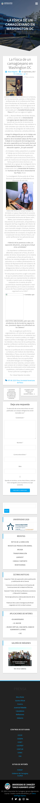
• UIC (20, 633)
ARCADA (20, 550)
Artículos (19, 74)
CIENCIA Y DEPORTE (20, 561)
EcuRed (20, 776)
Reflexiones (20, 714)
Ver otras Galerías (20, 669)
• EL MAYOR (17, 623)
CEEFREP (20, 746)
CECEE (20, 735)
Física (18, 380)
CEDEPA (20, 739)
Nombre (20, 443)
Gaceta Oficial (20, 700)
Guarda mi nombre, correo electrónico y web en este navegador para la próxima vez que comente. (20, 483)
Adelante (20, 718)
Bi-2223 (13, 380)
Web (20, 466)
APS (9, 380)
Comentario (20, 418)
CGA (20, 756)
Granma (20, 704)
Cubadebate (20, 711)
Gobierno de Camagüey (20, 773)
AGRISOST (20, 557)
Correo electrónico (20, 454)
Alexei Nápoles (13, 72)
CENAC (20, 753)
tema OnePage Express (25, 794)
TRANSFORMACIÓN (20, 553)
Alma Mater (20, 697)
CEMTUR (20, 749)
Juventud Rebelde (20, 707)
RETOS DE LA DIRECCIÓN (20, 542)
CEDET (20, 742)
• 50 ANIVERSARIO (17, 619)
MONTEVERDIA (20, 565)
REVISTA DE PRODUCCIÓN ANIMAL (20, 546)
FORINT (20, 770)
